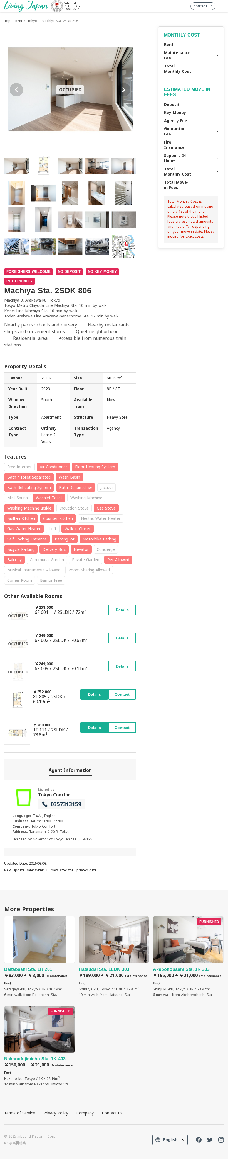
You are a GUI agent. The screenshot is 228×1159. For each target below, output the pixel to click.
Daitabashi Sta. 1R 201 (39, 956)
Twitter (210, 1140)
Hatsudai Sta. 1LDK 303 (114, 956)
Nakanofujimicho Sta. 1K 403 (39, 1046)
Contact (122, 694)
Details (122, 610)
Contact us (112, 1113)
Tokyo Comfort (55, 794)
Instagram (221, 1140)
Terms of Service (19, 1113)
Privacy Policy (55, 1113)
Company (85, 1113)
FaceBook (199, 1140)
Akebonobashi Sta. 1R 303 (188, 956)
